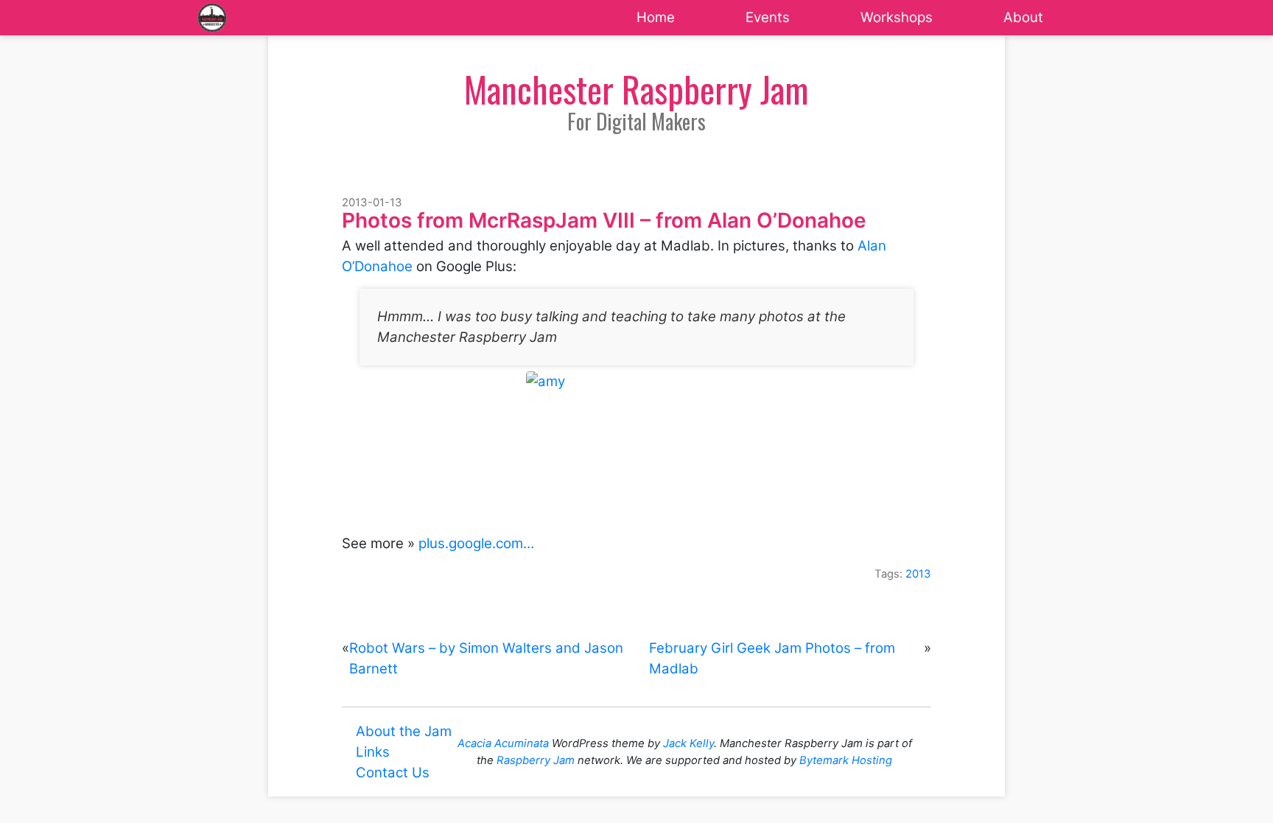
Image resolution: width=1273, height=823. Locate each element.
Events (768, 17)
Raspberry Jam (536, 760)
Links (373, 751)
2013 (918, 574)
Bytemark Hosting (845, 760)
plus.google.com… (476, 543)
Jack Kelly (688, 743)
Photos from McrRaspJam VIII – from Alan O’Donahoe (604, 220)
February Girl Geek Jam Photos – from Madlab (772, 658)
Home (655, 17)
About (1023, 17)
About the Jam (404, 731)
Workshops (896, 17)
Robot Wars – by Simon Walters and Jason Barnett (486, 658)
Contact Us (392, 772)
